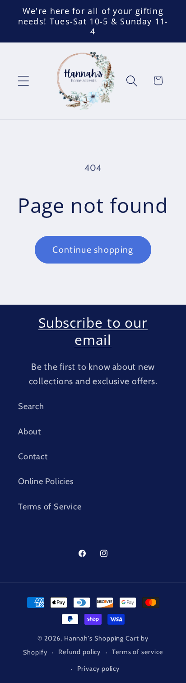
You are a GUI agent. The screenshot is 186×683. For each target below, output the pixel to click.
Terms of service (137, 652)
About (29, 431)
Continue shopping (92, 249)
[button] (23, 81)
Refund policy (79, 652)
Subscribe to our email (93, 331)
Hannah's (79, 638)
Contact (32, 456)
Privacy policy (98, 668)
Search (31, 406)
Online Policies (46, 481)
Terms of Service (49, 506)
